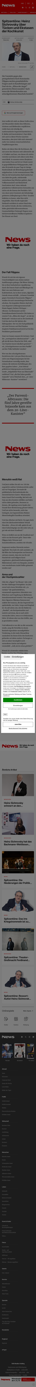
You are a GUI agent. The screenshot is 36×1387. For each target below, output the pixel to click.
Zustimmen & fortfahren (18, 700)
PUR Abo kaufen (18, 724)
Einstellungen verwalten (18, 705)
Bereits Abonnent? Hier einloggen (18, 728)
